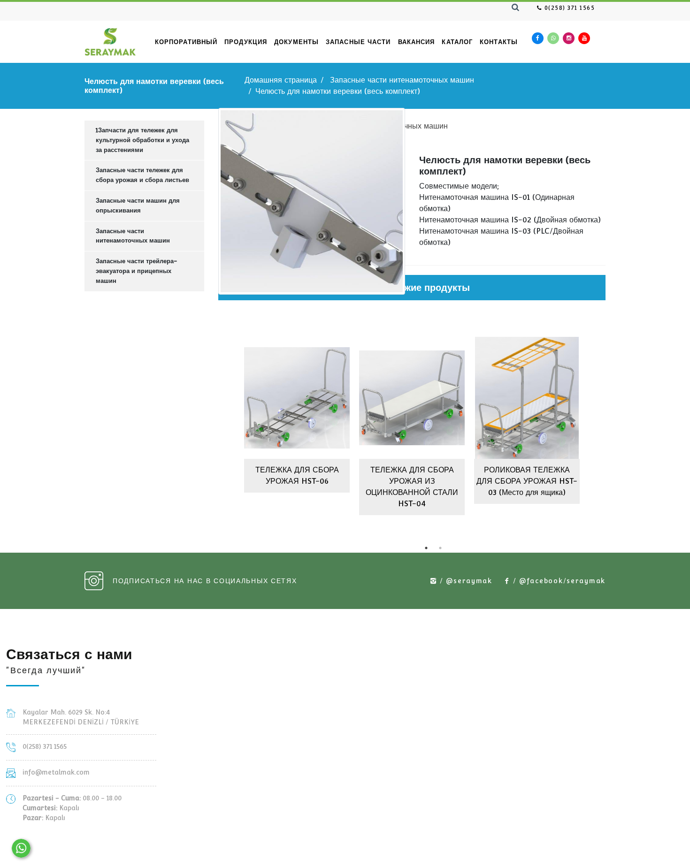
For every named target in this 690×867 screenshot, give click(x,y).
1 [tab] (426, 548)
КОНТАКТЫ (499, 42)
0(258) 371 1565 (568, 8)
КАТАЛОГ (457, 42)
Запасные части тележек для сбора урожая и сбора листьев (142, 175)
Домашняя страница (281, 80)
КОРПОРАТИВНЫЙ (186, 42)
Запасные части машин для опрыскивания (138, 205)
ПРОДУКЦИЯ (245, 42)
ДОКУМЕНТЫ (296, 42)
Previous (211, 422)
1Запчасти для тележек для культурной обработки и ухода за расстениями (142, 140)
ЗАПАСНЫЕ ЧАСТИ (358, 42)
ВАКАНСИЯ (416, 42)
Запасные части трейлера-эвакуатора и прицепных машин (136, 271)
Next (612, 422)
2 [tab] (440, 548)
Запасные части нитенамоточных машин (402, 80)
